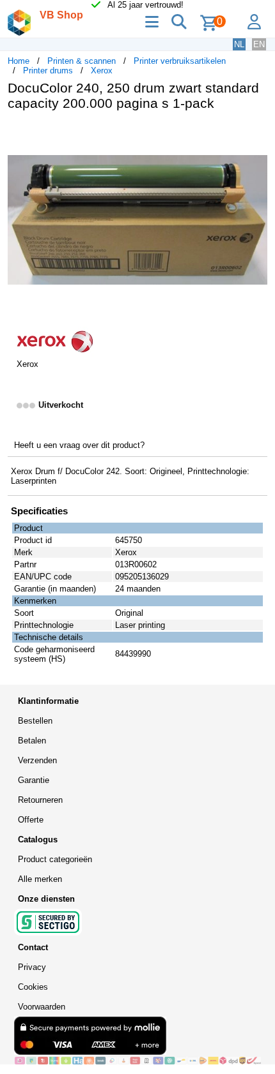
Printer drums (48, 70)
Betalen (32, 740)
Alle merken (40, 879)
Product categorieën (55, 859)
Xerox (102, 70)
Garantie (33, 780)
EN (259, 44)
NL (239, 44)
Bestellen (35, 721)
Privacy (32, 967)
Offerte (30, 819)
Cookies (33, 987)
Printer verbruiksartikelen (180, 61)
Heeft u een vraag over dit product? (79, 445)
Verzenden (37, 760)
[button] (256, 134)
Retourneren (40, 800)
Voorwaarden (41, 1006)
